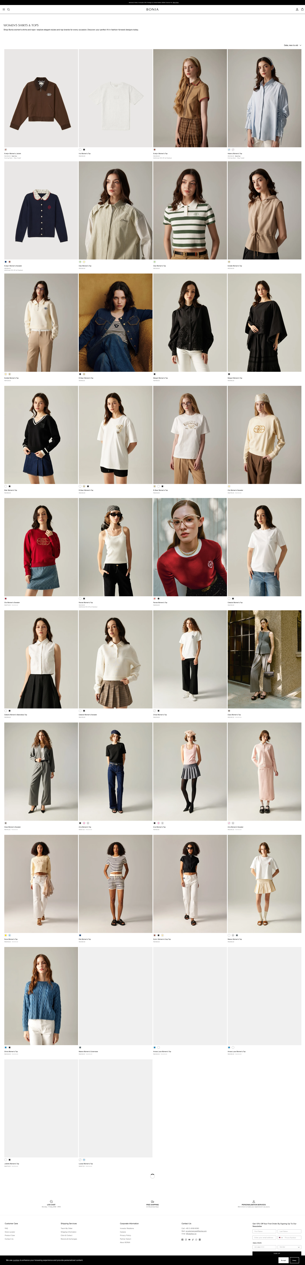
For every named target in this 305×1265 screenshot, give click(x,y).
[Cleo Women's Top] (115, 210)
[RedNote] (200, 1239)
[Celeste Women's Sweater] (115, 659)
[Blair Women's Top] (41, 435)
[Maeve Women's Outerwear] (115, 996)
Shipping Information (68, 1232)
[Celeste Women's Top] (264, 547)
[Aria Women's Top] (115, 772)
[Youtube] (189, 1239)
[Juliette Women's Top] (41, 1108)
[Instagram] (186, 1239)
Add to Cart (161, 1080)
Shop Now (176, 2)
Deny (294, 1260)
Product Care (10, 1235)
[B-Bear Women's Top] (115, 323)
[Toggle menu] (3, 9)
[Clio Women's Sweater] (264, 435)
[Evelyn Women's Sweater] (41, 210)
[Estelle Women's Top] (264, 210)
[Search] (8, 9)
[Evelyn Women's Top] (190, 98)
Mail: (183, 1231)
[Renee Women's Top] (115, 547)
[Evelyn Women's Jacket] (41, 98)
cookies (16, 1260)
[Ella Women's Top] (115, 884)
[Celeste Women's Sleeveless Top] (41, 659)
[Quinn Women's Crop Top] (190, 884)
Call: (183, 1228)
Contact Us (9, 1239)
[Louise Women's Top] (115, 1108)
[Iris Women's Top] (115, 98)
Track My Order (66, 1228)
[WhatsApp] (196, 1239)
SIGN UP (277, 1253)
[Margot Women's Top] (190, 323)
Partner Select (125, 1239)
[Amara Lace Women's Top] (190, 996)
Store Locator (10, 1232)
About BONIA (125, 1242)
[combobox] (281, 1237)
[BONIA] (152, 9)
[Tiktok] (193, 1239)
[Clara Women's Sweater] (41, 772)
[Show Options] (298, 1247)
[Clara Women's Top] (264, 659)
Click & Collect (66, 1235)
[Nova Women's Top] (41, 884)
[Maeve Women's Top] (264, 884)
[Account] (297, 9)
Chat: (184, 1234)
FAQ (6, 1228)
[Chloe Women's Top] (190, 659)
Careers (123, 1232)
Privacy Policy (125, 1235)
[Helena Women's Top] (264, 98)
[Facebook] (182, 1239)
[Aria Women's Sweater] (264, 772)
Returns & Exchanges (69, 1239)
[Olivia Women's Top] (41, 996)
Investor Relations (127, 1228)
